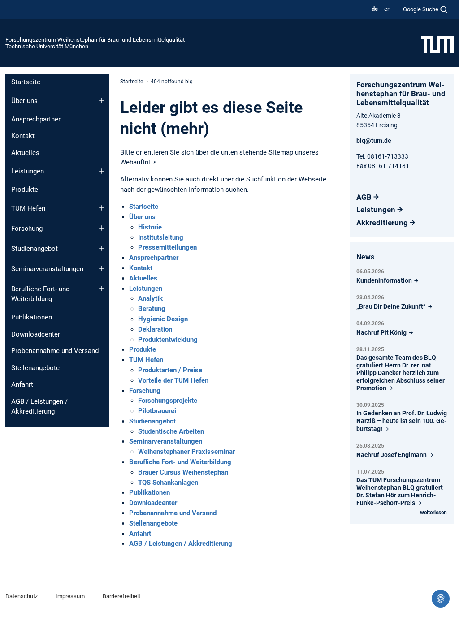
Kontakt (23, 136)
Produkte (24, 190)
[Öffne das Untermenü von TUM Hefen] (101, 208)
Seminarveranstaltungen (47, 269)
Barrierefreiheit (121, 596)
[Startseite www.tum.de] (437, 44)
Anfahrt (22, 384)
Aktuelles (25, 153)
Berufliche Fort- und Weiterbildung (40, 294)
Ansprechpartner (36, 119)
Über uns (24, 101)
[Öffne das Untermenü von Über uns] (101, 100)
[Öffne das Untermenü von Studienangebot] (101, 248)
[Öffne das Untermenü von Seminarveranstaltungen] (101, 268)
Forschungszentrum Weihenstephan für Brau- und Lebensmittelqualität (95, 39)
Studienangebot (34, 249)
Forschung (27, 228)
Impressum (70, 596)
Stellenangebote (35, 368)
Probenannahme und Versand (55, 351)
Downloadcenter (35, 334)
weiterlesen (433, 512)
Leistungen (27, 171)
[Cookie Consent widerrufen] (441, 599)
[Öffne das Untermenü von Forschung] (101, 228)
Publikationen (31, 317)
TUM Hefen (28, 208)
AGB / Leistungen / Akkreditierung (39, 406)
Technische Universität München (46, 46)
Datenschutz (21, 596)
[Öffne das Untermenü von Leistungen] (101, 171)
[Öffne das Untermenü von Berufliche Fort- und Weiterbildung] (101, 288)
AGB (364, 197)
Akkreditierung (382, 222)
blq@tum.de (373, 140)
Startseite (25, 82)
